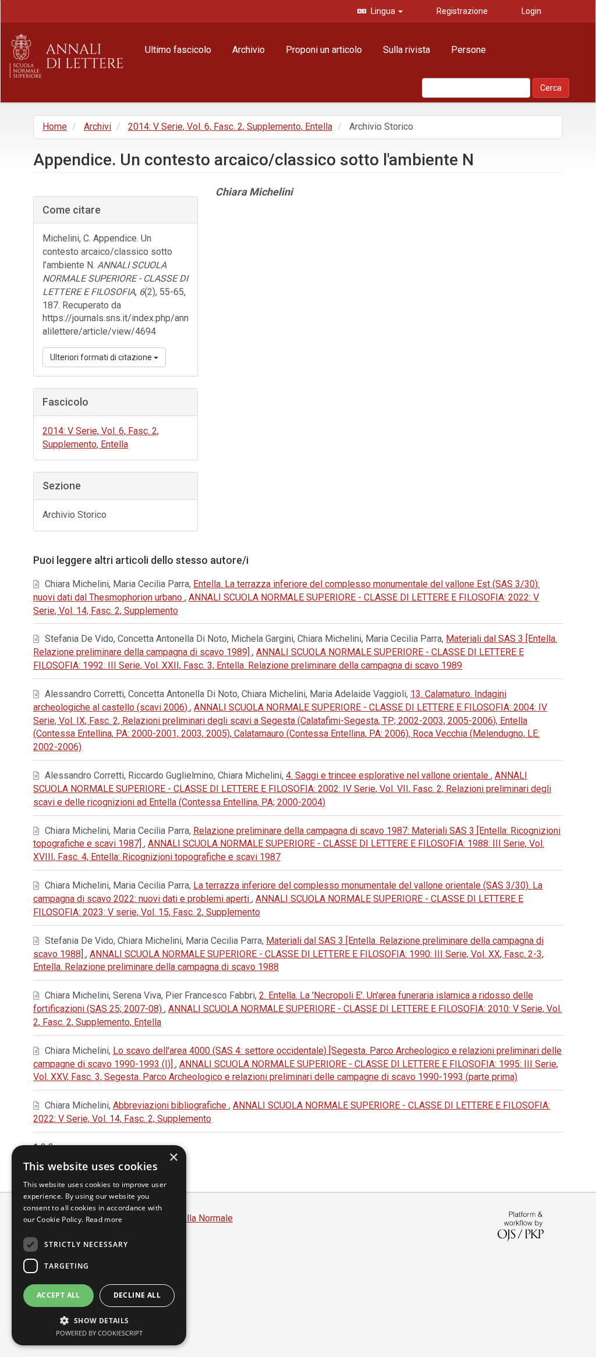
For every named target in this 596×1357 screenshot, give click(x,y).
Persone (468, 49)
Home (54, 126)
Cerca (551, 88)
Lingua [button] (383, 11)
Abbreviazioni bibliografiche (171, 1105)
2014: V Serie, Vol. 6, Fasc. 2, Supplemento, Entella (230, 126)
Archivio (248, 49)
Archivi (97, 126)
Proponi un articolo (324, 49)
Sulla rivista (406, 49)
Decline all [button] (137, 1295)
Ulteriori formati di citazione (102, 357)
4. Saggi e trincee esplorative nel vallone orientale (388, 775)
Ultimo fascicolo (178, 49)
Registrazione (461, 11)
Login (530, 11)
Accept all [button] (58, 1295)
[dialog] (99, 1245)
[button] (99, 1320)
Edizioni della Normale (187, 1218)
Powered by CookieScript (99, 1332)
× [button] (173, 1157)
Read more (104, 1219)
